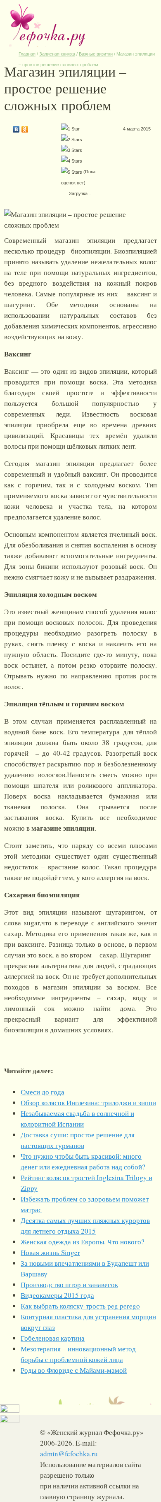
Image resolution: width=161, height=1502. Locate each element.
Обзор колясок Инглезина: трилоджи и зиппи (88, 1102)
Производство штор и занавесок (69, 1284)
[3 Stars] (71, 150)
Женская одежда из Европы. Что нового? (82, 1241)
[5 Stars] (71, 172)
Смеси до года (42, 1092)
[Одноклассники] (25, 127)
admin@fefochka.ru (69, 1453)
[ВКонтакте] (16, 127)
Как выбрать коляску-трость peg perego (80, 1306)
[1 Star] (70, 128)
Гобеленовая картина (53, 1338)
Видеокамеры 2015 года (57, 1295)
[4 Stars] (71, 161)
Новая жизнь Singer (50, 1252)
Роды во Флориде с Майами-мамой (74, 1370)
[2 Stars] (71, 139)
